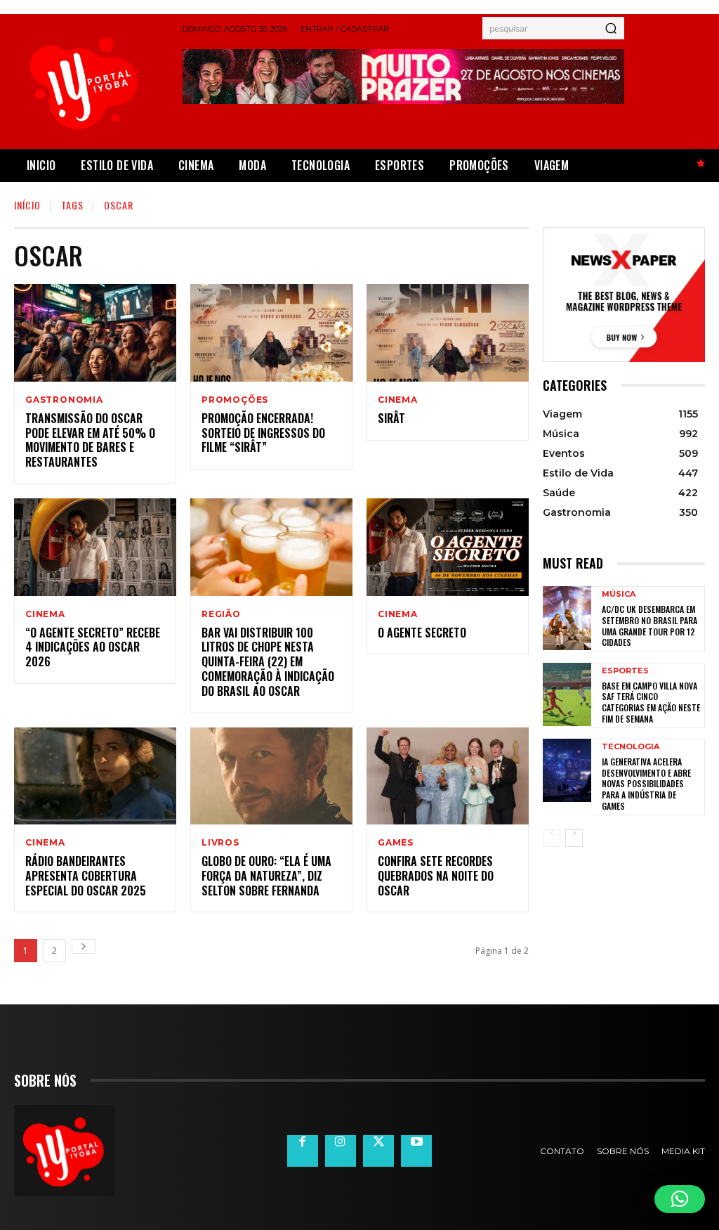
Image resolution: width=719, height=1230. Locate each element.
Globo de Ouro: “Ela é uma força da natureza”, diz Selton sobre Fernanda (266, 876)
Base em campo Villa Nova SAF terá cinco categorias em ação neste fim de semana (651, 702)
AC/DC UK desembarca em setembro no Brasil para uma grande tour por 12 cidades (649, 625)
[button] (679, 1199)
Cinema (398, 400)
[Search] (611, 28)
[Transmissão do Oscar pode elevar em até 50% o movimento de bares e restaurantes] (95, 333)
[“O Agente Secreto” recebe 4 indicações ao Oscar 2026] (95, 547)
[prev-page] (551, 838)
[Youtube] (416, 1150)
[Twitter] (378, 1150)
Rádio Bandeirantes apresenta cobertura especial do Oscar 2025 (85, 876)
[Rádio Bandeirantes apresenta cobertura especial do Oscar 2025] (95, 776)
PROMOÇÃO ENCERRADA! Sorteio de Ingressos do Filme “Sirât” (263, 433)
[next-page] (83, 946)
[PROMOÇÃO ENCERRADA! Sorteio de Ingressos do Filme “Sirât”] (271, 333)
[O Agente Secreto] (448, 547)
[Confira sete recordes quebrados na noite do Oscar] (448, 776)
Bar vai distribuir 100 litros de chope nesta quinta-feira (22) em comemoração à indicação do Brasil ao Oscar (268, 661)
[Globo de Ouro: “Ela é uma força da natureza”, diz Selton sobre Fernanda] (271, 776)
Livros (220, 843)
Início (27, 205)
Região (221, 614)
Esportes (625, 671)
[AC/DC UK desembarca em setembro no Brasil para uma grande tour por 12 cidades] (567, 617)
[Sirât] (448, 333)
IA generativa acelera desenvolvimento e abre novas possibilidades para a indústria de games (646, 783)
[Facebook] (302, 1150)
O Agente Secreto (422, 632)
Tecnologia (630, 747)
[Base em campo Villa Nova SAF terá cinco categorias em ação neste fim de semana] (567, 694)
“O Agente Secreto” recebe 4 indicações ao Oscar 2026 (92, 647)
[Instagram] (340, 1150)
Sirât (391, 418)
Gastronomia (64, 400)
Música (618, 594)
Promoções (235, 400)
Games (396, 843)
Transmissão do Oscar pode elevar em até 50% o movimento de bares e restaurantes (90, 440)
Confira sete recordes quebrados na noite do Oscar (436, 876)
